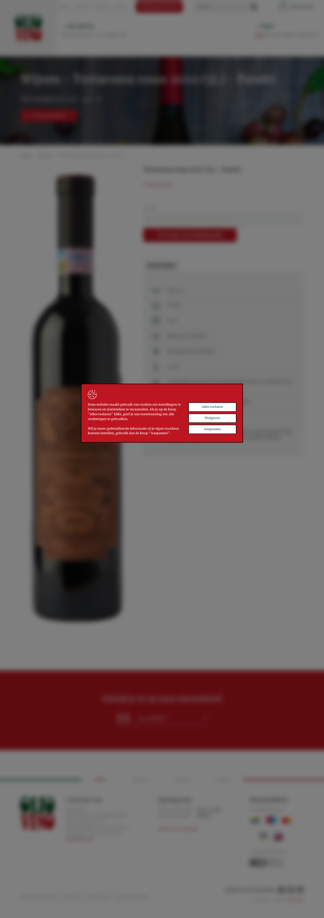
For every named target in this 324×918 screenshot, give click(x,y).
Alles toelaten (212, 407)
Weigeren (212, 418)
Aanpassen (212, 429)
